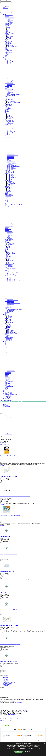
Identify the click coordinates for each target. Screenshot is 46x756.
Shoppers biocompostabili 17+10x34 (8, 661)
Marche (8, 401)
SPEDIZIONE (5, 8)
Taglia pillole (3, 592)
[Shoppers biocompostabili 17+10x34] (7, 659)
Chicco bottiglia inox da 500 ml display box (10, 644)
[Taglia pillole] (7, 590)
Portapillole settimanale (5, 536)
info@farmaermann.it (12, 714)
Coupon (4, 401)
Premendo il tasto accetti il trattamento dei (11, 702)
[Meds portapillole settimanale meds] (7, 551)
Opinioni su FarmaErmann (7, 683)
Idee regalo (13, 401)
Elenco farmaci (5, 685)
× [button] (44, 743)
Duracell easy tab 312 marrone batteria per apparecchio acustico (15, 496)
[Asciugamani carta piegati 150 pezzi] (7, 474)
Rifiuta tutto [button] (27, 751)
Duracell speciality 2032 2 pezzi (7, 455)
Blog (3, 678)
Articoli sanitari (5, 405)
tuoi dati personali (18, 702)
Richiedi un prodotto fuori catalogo (9, 682)
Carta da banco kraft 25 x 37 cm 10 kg (9, 625)
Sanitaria (4, 404)
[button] (22, 754)
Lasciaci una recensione (7, 684)
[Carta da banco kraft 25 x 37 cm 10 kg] (7, 623)
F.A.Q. (6, 5)
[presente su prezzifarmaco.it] (7, 724)
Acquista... (2, 465)
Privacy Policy (5, 679)
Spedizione (7, 6)
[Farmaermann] (6, 0)
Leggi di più (36, 746)
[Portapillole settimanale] (7, 534)
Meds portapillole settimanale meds (8, 554)
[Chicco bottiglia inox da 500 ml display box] (7, 641)
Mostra (1, 441)
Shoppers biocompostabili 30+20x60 (8, 609)
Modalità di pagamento (7, 689)
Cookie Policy (5, 680)
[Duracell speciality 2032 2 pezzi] (7, 453)
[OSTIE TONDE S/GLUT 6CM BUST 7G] (7, 513)
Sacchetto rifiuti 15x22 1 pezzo (7, 571)
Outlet (1, 401)
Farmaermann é (5, 677)
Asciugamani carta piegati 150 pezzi (8, 476)
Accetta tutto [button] (18, 751)
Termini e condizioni (24, 710)
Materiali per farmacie (6, 406)
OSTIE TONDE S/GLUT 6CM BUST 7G (10, 515)
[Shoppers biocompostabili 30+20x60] (7, 607)
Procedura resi (5, 691)
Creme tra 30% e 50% (20, 401)
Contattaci (4, 681)
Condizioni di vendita (6, 690)
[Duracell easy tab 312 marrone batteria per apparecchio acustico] (7, 493)
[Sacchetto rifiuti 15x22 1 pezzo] (7, 569)
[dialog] (23, 749)
